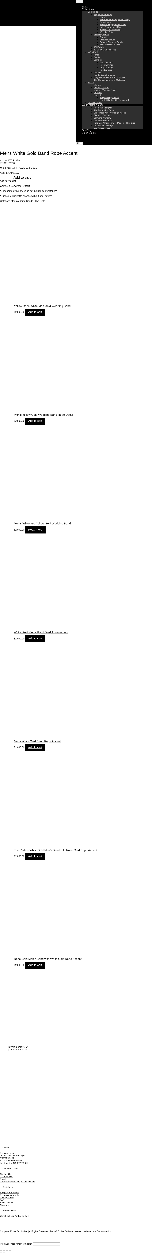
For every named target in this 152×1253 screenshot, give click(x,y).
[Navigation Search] (83, 135)
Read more (35, 529)
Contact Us (5, 1174)
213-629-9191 (6, 1176)
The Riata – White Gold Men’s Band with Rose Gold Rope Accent (55, 850)
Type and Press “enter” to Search (16, 1243)
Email (2, 1179)
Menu (79, 1)
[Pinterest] (8, 1236)
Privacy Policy (7, 1197)
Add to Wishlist (8, 181)
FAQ (2, 1200)
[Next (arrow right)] (4, 1252)
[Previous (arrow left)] (1, 1252)
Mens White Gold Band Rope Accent (37, 741)
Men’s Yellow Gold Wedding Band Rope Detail (43, 414)
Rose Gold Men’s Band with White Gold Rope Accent (47, 958)
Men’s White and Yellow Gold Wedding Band (42, 523)
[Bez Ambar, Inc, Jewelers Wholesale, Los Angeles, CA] (11, 1223)
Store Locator (6, 1202)
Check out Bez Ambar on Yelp (14, 1216)
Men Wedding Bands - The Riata (28, 201)
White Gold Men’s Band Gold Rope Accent (41, 632)
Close (79, 143)
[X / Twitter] (3, 1236)
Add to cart (22, 177)
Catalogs (4, 1205)
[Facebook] (1, 1236)
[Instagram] (6, 1236)
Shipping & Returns (9, 1192)
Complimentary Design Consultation (17, 1181)
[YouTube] (4, 1236)
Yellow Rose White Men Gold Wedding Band (42, 306)
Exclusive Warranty (9, 1195)
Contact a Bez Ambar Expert (15, 186)
